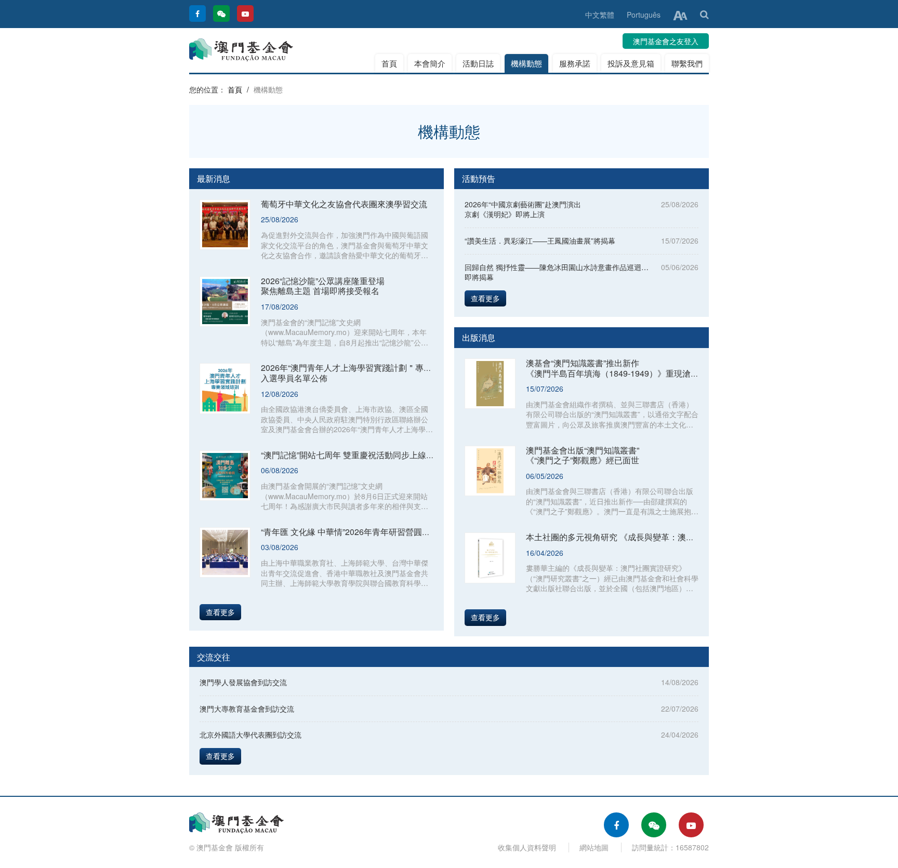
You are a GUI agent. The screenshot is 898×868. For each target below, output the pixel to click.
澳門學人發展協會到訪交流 (243, 682)
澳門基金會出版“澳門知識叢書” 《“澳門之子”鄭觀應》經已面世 (582, 455)
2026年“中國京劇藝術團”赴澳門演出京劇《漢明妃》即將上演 (523, 209)
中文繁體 (599, 14)
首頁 (389, 63)
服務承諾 (574, 63)
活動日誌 (478, 63)
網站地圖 (594, 847)
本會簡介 (429, 63)
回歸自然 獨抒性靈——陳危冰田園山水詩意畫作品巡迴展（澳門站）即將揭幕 (575, 272)
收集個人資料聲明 (527, 847)
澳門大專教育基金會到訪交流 (247, 708)
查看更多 (220, 612)
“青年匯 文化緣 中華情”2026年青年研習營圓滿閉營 (354, 532)
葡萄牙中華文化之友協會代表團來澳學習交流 (344, 204)
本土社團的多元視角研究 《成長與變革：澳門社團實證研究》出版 (647, 537)
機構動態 (526, 63)
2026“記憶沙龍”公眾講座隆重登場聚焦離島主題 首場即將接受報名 (323, 286)
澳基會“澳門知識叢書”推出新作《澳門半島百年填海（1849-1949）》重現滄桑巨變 (621, 368)
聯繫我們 (687, 63)
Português (644, 14)
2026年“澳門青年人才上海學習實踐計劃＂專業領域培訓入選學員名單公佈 (363, 373)
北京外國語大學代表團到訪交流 (250, 734)
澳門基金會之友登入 (665, 41)
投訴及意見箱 (631, 63)
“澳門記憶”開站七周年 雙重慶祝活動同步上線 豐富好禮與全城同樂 (382, 455)
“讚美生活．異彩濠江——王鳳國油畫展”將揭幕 (540, 240)
